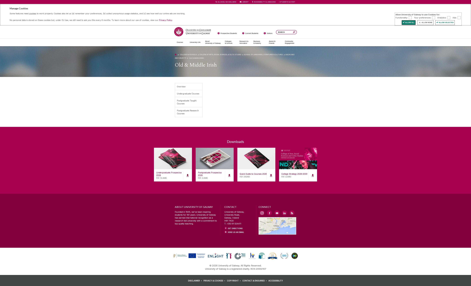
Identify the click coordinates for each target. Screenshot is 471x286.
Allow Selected (446, 22)
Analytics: (441, 17)
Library (245, 2)
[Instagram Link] (262, 213)
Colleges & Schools (188, 54)
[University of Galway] (192, 31)
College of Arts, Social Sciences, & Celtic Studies (220, 54)
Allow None (427, 22)
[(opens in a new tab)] (189, 257)
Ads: (454, 17)
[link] (189, 255)
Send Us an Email (236, 232)
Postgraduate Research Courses (188, 112)
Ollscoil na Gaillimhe (227, 2)
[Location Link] (277, 233)
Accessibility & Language (265, 2)
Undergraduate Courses (188, 93)
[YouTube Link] (277, 212)
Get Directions (235, 228)
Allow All (409, 22)
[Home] (176, 54)
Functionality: (401, 17)
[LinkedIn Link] (284, 212)
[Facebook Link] (269, 212)
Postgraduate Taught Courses (186, 102)
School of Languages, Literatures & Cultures (263, 54)
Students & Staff (287, 2)
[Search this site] (294, 32)
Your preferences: (422, 17)
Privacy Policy (165, 20)
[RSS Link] (291, 212)
